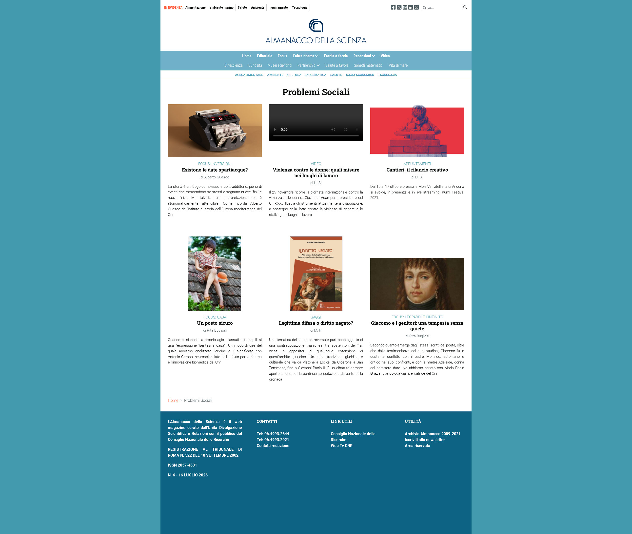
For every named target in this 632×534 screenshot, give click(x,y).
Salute (242, 7)
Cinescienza (233, 65)
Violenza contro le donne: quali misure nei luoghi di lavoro (316, 172)
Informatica (315, 75)
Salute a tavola (337, 65)
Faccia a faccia (336, 56)
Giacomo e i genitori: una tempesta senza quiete (417, 326)
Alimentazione (195, 7)
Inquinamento (278, 7)
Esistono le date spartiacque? (215, 170)
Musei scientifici (280, 65)
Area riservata (417, 445)
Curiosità (255, 65)
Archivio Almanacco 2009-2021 (433, 433)
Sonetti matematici (368, 65)
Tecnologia (300, 7)
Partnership (305, 66)
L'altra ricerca (302, 57)
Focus (282, 56)
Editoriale (264, 56)
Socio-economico (360, 75)
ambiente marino (222, 7)
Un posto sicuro (215, 323)
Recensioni (361, 57)
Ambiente (257, 7)
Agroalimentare (249, 75)
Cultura (294, 75)
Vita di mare (398, 65)
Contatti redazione (273, 445)
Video (385, 56)
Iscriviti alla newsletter (425, 439)
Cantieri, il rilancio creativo (417, 170)
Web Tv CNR (342, 445)
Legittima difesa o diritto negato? (316, 323)
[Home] (316, 31)
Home (247, 56)
